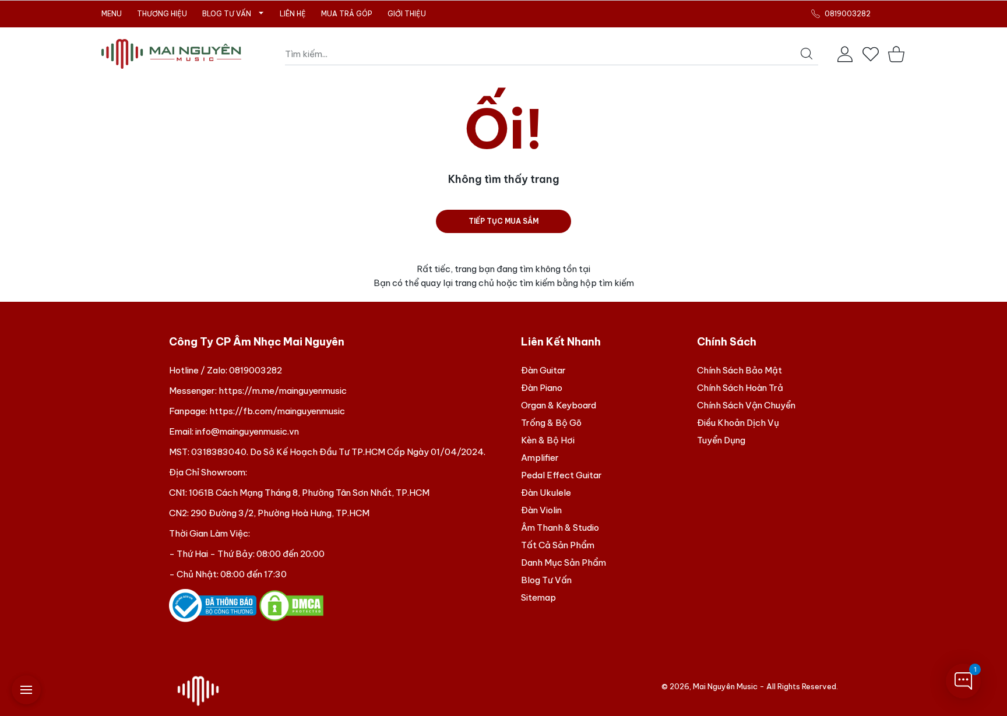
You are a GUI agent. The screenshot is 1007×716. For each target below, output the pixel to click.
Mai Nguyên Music (725, 686)
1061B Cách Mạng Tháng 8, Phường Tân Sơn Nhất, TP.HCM (309, 492)
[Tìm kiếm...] (806, 53)
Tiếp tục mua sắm (503, 221)
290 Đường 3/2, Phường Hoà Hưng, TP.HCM (280, 513)
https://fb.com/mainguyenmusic (277, 411)
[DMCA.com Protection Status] (291, 604)
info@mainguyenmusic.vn (247, 431)
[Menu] (26, 689)
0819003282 (255, 370)
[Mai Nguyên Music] (171, 54)
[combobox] (551, 54)
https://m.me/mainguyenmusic (283, 390)
